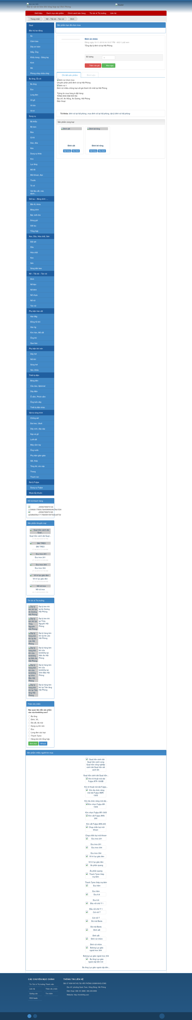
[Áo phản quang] (96, 865)
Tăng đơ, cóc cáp (37, 466)
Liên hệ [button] (113, 13)
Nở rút (32, 300)
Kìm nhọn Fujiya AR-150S (96, 812)
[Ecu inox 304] (40, 564)
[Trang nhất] (29, 13)
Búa (32, 132)
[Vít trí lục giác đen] (40, 575)
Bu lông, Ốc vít (35, 78)
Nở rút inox (40, 589)
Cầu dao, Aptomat (37, 386)
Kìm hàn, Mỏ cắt (37, 332)
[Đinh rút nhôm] (71, 39)
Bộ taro (33, 126)
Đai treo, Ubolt (36, 423)
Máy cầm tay (35, 444)
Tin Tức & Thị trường (35, 984)
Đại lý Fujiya (34, 482)
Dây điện (34, 391)
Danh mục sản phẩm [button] (55, 13)
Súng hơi (34, 364)
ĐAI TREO (40, 546)
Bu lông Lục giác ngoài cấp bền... (96, 967)
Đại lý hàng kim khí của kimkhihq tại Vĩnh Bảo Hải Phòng (45, 670)
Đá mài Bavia (96, 926)
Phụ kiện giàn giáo (38, 455)
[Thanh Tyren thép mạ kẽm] (96, 875)
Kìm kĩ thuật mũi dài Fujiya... (96, 787)
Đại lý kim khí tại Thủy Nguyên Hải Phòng (44, 622)
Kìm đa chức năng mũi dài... (96, 801)
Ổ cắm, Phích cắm (38, 396)
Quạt (31, 25)
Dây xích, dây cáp (37, 428)
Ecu (31, 89)
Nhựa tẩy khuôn (35, 493)
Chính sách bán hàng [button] (77, 13)
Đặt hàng (67, 151)
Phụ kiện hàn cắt (36, 311)
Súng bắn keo (36, 268)
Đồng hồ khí (35, 321)
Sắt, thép (34, 460)
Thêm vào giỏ (94, 65)
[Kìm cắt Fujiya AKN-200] (96, 817)
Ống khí (33, 337)
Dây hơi (33, 354)
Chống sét (34, 418)
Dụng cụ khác (36, 153)
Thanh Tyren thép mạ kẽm (96, 882)
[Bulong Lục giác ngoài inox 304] (96, 949)
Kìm (32, 159)
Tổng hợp (34, 231)
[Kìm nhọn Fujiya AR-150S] (96, 805)
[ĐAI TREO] (40, 542)
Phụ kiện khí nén (36, 348)
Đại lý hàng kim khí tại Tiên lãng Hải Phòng (45, 687)
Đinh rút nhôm (96, 944)
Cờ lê (32, 137)
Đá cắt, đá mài (37, 722)
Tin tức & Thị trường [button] (98, 13)
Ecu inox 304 (40, 568)
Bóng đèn (34, 380)
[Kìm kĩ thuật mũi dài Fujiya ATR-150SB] (96, 780)
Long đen (34, 94)
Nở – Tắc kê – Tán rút (38, 273)
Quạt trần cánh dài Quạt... (40, 536)
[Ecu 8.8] (96, 894)
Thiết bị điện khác (37, 407)
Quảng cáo (33, 993)
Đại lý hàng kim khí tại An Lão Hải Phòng (45, 636)
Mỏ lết (32, 169)
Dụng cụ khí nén (38, 726)
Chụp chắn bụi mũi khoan (96, 835)
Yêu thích (75, 151)
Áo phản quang (96, 870)
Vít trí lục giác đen (40, 578)
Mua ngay (110, 65)
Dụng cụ (32, 116)
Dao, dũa (34, 143)
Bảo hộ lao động (36, 30)
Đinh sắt (71, 145)
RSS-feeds (33, 998)
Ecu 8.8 (96, 900)
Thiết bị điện (34, 375)
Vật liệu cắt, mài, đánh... (37, 192)
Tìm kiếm (49, 993)
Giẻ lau (33, 225)
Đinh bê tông (97, 145)
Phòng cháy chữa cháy (39, 73)
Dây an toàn (35, 46)
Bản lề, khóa (35, 204)
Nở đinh (33, 289)
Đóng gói (34, 220)
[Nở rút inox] (40, 585)
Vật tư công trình (36, 412)
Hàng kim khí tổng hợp (40, 739)
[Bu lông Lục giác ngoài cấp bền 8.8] (96, 960)
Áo (31, 36)
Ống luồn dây (35, 402)
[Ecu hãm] (96, 885)
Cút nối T (96, 917)
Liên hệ (32, 989)
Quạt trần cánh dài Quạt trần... (96, 775)
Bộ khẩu (33, 121)
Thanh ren (34, 477)
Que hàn (33, 343)
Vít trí (32, 110)
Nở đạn (33, 284)
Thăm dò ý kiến (51, 989)
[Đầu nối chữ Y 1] (96, 903)
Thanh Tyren (36, 735)
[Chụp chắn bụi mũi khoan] (96, 828)
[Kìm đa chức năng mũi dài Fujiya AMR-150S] (96, 792)
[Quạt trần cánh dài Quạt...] (40, 530)
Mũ (31, 68)
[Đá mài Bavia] (96, 921)
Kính (32, 62)
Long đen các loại (38, 732)
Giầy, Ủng (34, 52)
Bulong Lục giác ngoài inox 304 (96, 956)
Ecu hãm (96, 891)
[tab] (68, 75)
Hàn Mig (33, 316)
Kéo (32, 148)
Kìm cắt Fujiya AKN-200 (96, 824)
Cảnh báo (34, 41)
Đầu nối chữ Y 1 (96, 909)
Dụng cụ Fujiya (36, 487)
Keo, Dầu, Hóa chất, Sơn (39, 236)
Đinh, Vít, (35, 719)
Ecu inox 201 (40, 557)
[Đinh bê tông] (97, 128)
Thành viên (50, 984)
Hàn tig (33, 327)
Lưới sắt (33, 439)
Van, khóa (34, 370)
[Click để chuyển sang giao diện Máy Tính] (35, 1016)
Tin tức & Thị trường (36, 600)
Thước (33, 180)
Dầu (32, 247)
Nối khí (33, 359)
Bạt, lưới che (35, 215)
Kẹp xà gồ (34, 434)
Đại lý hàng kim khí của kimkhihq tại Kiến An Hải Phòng (45, 652)
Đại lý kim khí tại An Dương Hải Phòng (44, 609)
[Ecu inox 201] (40, 553)
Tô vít (32, 185)
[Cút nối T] (96, 912)
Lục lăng (33, 164)
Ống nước (34, 450)
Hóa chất (34, 252)
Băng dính (34, 209)
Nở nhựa (33, 295)
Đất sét (33, 241)
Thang (33, 471)
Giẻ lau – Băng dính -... (38, 199)
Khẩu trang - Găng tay (39, 57)
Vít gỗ (32, 100)
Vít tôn (33, 105)
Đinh (32, 279)
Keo (32, 257)
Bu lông (33, 84)
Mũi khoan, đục (36, 175)
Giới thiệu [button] (38, 13)
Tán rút (33, 305)
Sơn (32, 263)
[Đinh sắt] (71, 128)
